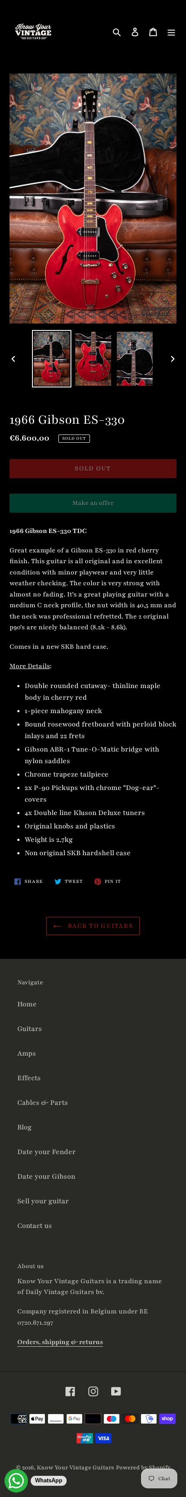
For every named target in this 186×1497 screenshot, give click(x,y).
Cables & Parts (42, 1102)
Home (27, 1004)
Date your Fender (46, 1152)
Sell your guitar (43, 1201)
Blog (24, 1127)
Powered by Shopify (143, 1468)
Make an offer (93, 506)
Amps (26, 1053)
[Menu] (171, 32)
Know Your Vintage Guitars (75, 1468)
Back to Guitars (99, 926)
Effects (29, 1078)
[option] (52, 358)
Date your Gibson (46, 1176)
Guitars (29, 1029)
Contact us (34, 1226)
